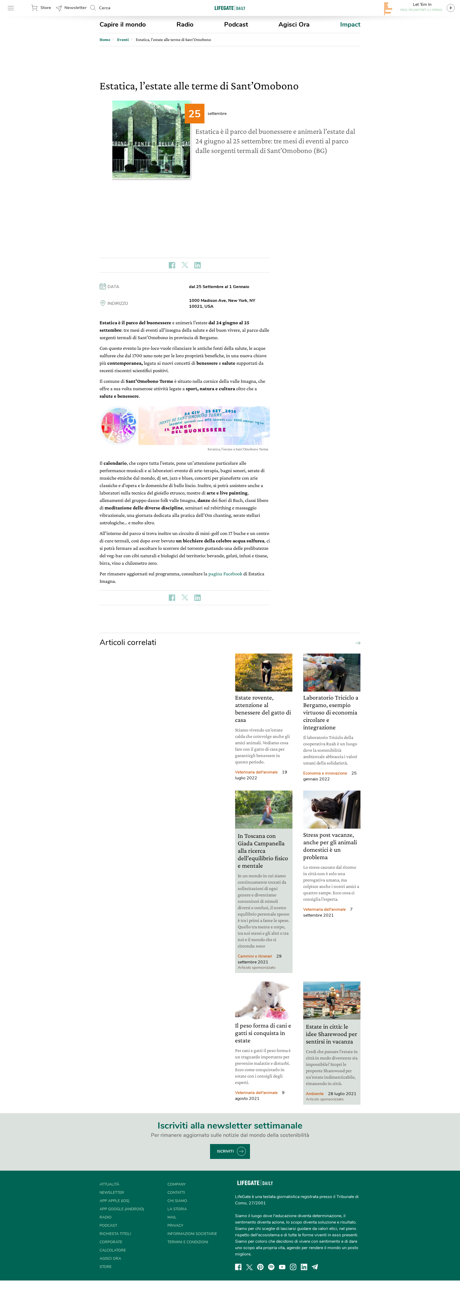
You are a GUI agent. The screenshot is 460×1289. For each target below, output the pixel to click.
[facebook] (238, 1267)
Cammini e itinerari (255, 956)
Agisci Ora (294, 24)
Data (113, 287)
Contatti (176, 1192)
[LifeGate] (230, 7)
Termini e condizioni (187, 1242)
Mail (171, 1217)
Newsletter (75, 8)
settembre (217, 114)
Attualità (109, 1184)
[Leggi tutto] (356, 642)
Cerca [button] (104, 8)
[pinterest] (260, 1267)
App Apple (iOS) (114, 1200)
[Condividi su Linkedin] (197, 265)
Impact (350, 24)
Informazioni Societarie (192, 1233)
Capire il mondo (123, 24)
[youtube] (282, 1267)
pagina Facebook (225, 573)
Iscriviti (225, 1151)
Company (176, 1184)
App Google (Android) (122, 1209)
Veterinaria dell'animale (256, 772)
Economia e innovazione (325, 773)
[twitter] (249, 1267)
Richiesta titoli (115, 1233)
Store (45, 8)
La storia (177, 1209)
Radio (185, 24)
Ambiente (315, 1093)
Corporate (111, 1242)
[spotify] (271, 1267)
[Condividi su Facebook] (172, 265)
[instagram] (293, 1267)
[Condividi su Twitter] (185, 265)
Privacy (175, 1225)
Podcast (236, 24)
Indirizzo (118, 303)
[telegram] (315, 1267)
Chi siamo (177, 1200)
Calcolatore (113, 1250)
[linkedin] (304, 1267)
